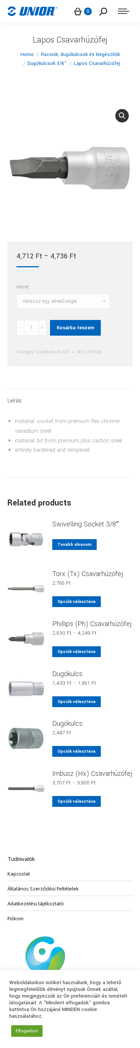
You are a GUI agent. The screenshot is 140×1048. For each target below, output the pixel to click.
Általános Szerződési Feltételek (43, 888)
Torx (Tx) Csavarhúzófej (87, 574)
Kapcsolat (18, 873)
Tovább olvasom (74, 544)
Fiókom (15, 918)
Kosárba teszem (75, 327)
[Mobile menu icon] (124, 11)
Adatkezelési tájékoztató (35, 903)
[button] (122, 115)
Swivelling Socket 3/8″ (85, 524)
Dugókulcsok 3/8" (52, 352)
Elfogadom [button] (27, 1031)
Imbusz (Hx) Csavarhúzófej (92, 773)
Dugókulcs (67, 674)
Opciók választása (76, 601)
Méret (22, 286)
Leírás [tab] (14, 401)
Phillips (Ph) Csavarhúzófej (92, 624)
